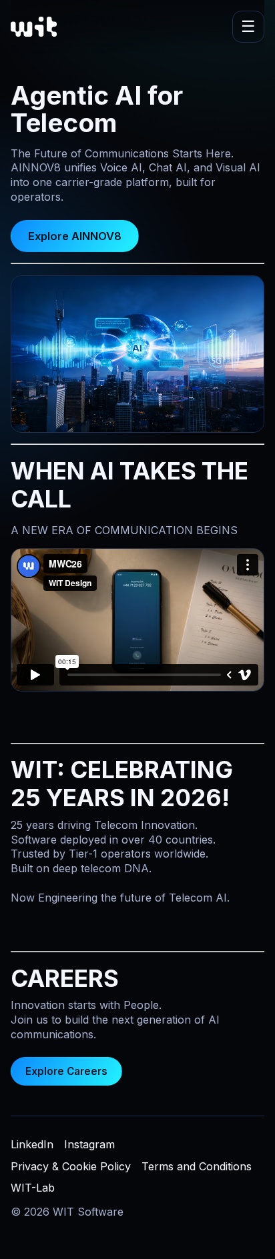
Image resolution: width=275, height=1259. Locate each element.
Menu (248, 27)
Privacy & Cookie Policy (71, 1166)
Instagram (89, 1144)
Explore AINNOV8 (74, 236)
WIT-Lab (33, 1187)
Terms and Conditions (197, 1166)
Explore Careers (66, 1071)
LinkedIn (32, 1144)
